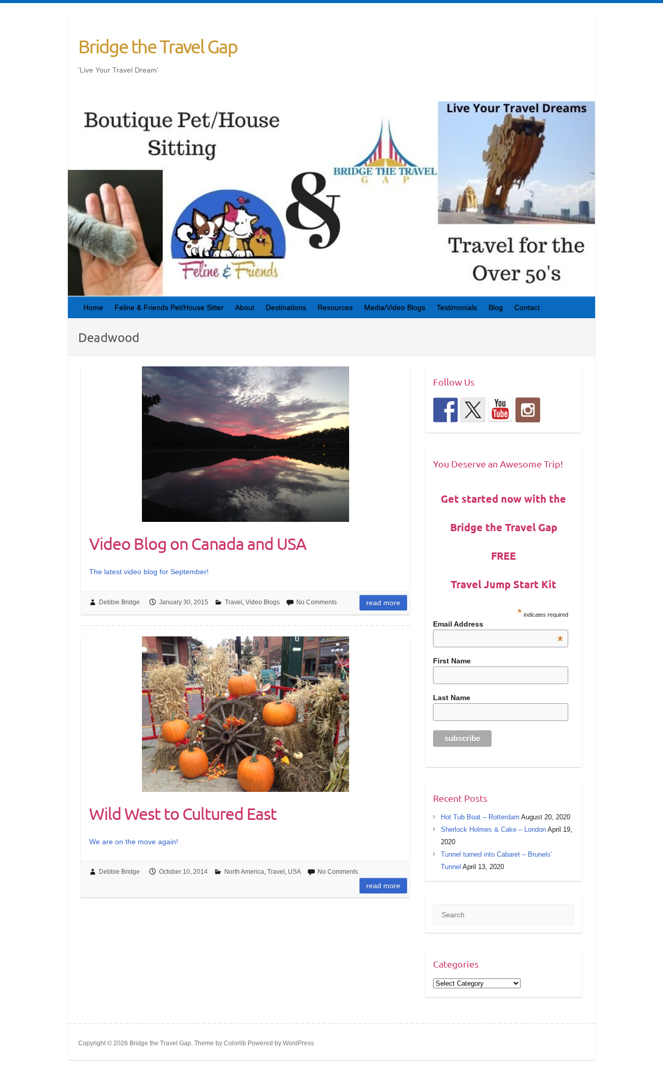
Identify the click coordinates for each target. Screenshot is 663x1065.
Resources (335, 307)
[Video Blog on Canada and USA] (245, 444)
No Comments (316, 602)
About (244, 307)
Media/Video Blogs (394, 307)
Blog (495, 307)
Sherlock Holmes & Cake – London (493, 829)
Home (93, 307)
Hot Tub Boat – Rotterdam (480, 817)
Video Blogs (263, 602)
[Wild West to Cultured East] (245, 714)
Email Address (498, 624)
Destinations (286, 307)
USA (294, 871)
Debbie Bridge (119, 602)
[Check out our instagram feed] (527, 409)
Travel (233, 602)
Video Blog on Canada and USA (197, 543)
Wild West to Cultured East (183, 813)
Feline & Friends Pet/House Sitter (169, 307)
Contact (527, 307)
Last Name (451, 697)
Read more (383, 603)
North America (244, 871)
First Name (452, 661)
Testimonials (457, 307)
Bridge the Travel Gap (157, 46)
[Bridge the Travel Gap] (445, 409)
